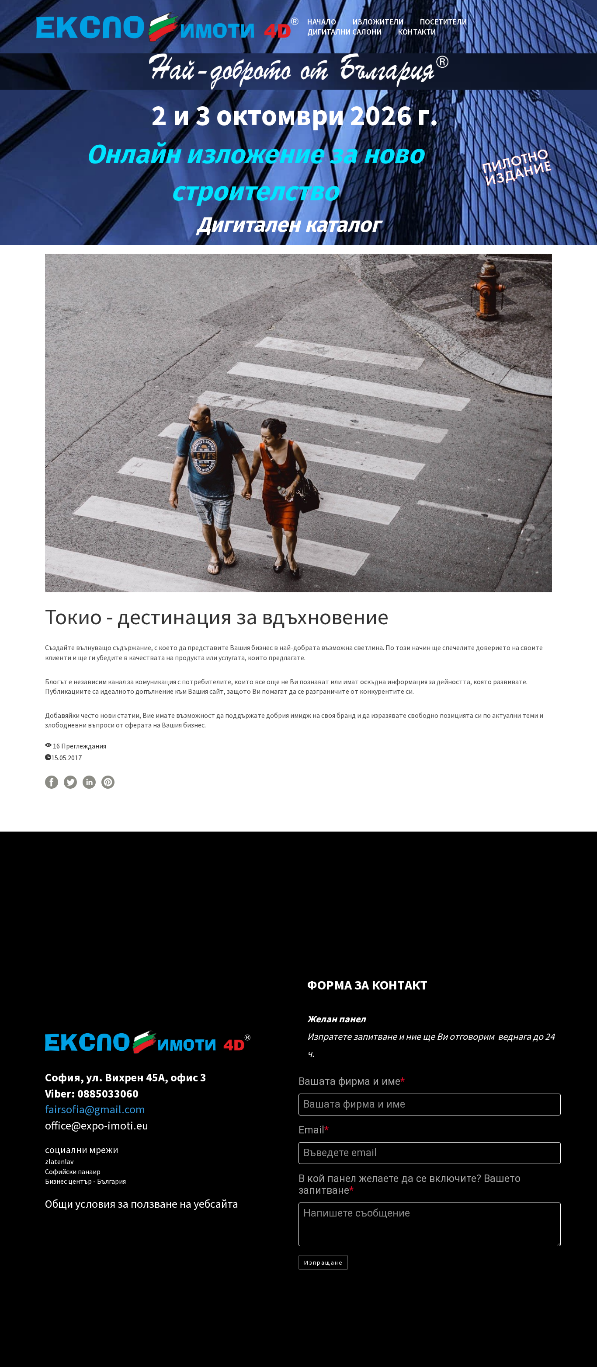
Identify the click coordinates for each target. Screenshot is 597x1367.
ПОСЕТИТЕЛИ (443, 22)
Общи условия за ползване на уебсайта (141, 1203)
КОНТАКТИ (417, 32)
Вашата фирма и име (351, 1081)
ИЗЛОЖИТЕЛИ (378, 22)
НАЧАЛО (321, 22)
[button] (323, 1262)
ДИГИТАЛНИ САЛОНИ (344, 32)
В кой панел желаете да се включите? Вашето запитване (409, 1184)
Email (313, 1130)
